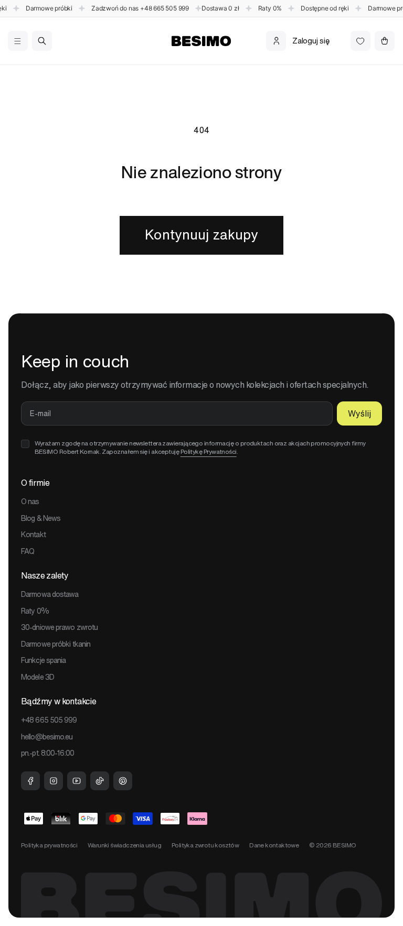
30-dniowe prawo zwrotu (59, 627)
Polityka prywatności (49, 845)
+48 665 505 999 (164, 8)
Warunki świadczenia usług (124, 845)
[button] (17, 41)
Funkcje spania (43, 660)
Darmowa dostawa (50, 594)
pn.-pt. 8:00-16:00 (47, 753)
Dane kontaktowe (274, 845)
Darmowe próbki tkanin (55, 644)
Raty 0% (35, 611)
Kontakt (33, 534)
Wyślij (359, 413)
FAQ (27, 551)
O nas (30, 501)
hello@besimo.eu (47, 736)
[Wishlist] (360, 41)
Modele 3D (37, 677)
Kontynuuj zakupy (201, 234)
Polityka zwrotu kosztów (205, 845)
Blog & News (40, 518)
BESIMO (344, 845)
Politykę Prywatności (209, 451)
